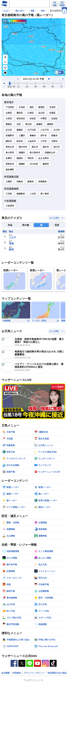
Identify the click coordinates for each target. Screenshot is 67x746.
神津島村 (42, 181)
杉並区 (54, 118)
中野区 (43, 118)
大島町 (9, 181)
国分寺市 (23, 147)
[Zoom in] (5, 57)
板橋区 (39, 124)
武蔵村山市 (50, 152)
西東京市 (10, 164)
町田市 (20, 141)
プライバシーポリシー (34, 673)
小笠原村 (10, 205)
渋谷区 (33, 118)
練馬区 (50, 124)
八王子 (12, 237)
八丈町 (33, 193)
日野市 (54, 141)
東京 (43, 11)
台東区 (9, 113)
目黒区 (52, 113)
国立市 (35, 147)
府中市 (43, 135)
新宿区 (41, 107)
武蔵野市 (10, 135)
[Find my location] (5, 67)
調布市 (9, 141)
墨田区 (20, 113)
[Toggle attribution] (5, 73)
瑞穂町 (22, 164)
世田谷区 (21, 118)
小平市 (43, 141)
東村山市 (10, 147)
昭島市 (54, 135)
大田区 (9, 118)
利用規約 (17, 673)
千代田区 (10, 107)
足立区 (9, 130)
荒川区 (28, 124)
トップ (6, 11)
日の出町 (34, 164)
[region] (33, 47)
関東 (32, 11)
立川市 (57, 130)
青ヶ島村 (44, 193)
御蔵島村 (21, 193)
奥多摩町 (10, 169)
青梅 (11, 243)
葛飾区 (20, 130)
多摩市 (9, 158)
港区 (32, 107)
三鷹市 (22, 135)
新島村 (30, 181)
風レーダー (20, 11)
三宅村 (9, 193)
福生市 (46, 147)
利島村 (20, 181)
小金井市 (31, 141)
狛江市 (57, 147)
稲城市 (20, 158)
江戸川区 (31, 130)
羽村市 (30, 158)
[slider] (10, 83)
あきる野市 (43, 158)
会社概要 (5, 673)
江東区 (30, 113)
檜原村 (46, 164)
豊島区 (9, 124)
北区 (19, 124)
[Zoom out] (5, 61)
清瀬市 (22, 152)
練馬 (11, 249)
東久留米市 (35, 152)
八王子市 (44, 130)
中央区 (22, 107)
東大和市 (10, 152)
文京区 (52, 107)
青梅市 (33, 135)
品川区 (41, 113)
